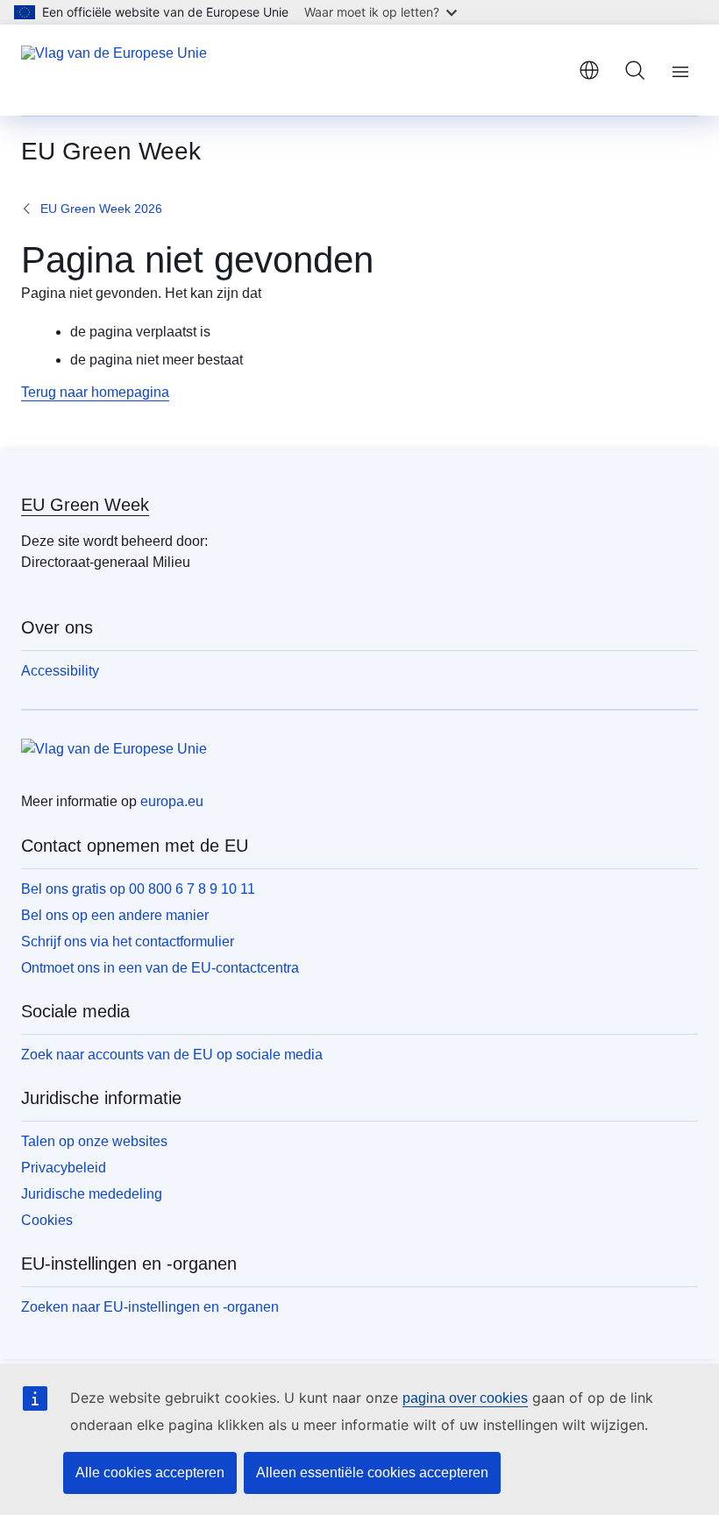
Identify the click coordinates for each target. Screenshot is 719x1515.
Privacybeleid (63, 1167)
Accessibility (60, 670)
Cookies (47, 1220)
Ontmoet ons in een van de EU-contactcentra (160, 967)
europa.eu (171, 801)
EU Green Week (85, 504)
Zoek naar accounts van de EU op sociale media (172, 1054)
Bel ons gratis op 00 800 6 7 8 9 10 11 (138, 888)
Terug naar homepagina (95, 392)
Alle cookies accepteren (149, 1472)
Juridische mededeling (91, 1193)
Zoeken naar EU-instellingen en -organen (150, 1306)
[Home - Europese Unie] (114, 70)
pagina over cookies (465, 1398)
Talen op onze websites (94, 1141)
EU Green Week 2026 (101, 209)
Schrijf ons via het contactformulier (127, 941)
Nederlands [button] (589, 70)
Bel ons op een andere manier (115, 915)
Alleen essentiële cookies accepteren (372, 1472)
